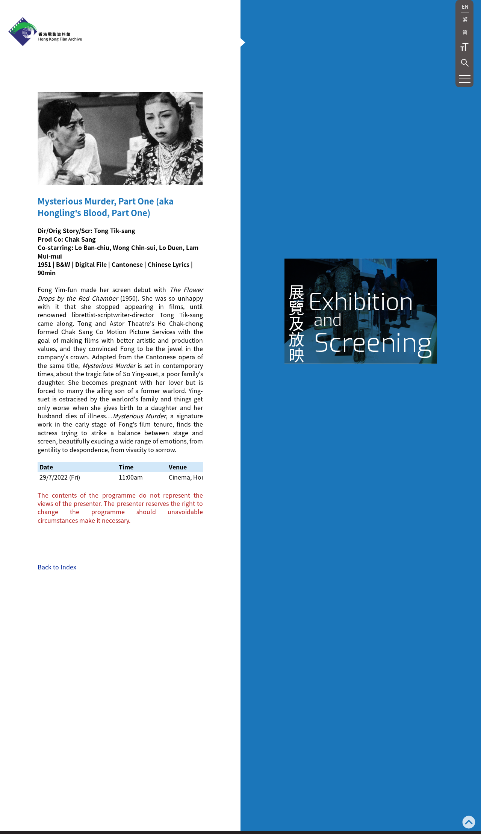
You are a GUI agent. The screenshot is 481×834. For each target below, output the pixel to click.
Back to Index (57, 566)
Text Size (464, 46)
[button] (465, 63)
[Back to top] (468, 823)
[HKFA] (45, 32)
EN (465, 6)
